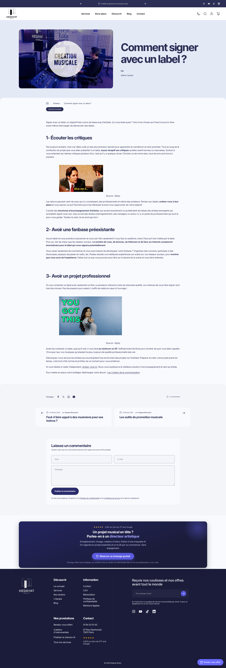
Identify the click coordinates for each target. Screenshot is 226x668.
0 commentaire (175, 397)
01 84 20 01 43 (90, 624)
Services (58, 590)
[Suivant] (145, 3)
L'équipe (58, 598)
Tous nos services (62, 642)
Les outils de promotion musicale (141, 417)
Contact (87, 586)
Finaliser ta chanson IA (64, 637)
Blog (56, 603)
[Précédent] (81, 3)
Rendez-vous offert (63, 624)
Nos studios (59, 594)
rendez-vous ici (89, 367)
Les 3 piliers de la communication (123, 372)
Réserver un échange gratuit (115, 556)
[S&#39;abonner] (183, 593)
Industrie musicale (54, 109)
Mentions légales (91, 605)
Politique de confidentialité (89, 498)
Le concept (59, 586)
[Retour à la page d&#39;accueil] (47, 103)
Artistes (56, 103)
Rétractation (89, 594)
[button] (210, 662)
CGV (85, 590)
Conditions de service (112, 498)
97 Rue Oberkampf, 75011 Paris (92, 631)
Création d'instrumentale (61, 631)
